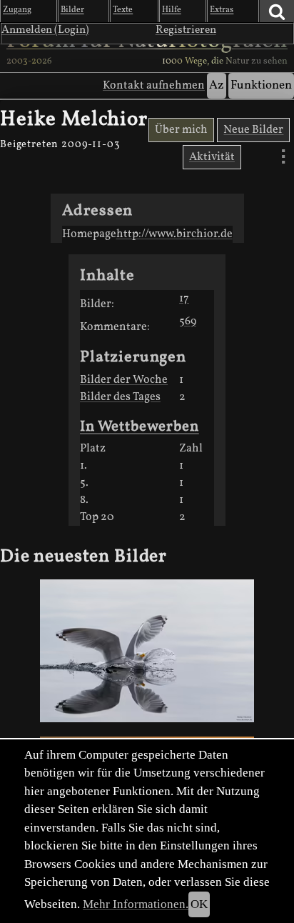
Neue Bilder (253, 130)
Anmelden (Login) (45, 30)
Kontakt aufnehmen (154, 86)
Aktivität (212, 157)
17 (184, 298)
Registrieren (186, 30)
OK (199, 904)
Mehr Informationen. (135, 904)
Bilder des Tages (120, 397)
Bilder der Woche (124, 380)
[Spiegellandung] (147, 650)
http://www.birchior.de (174, 234)
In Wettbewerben (139, 426)
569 (187, 321)
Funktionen (261, 85)
